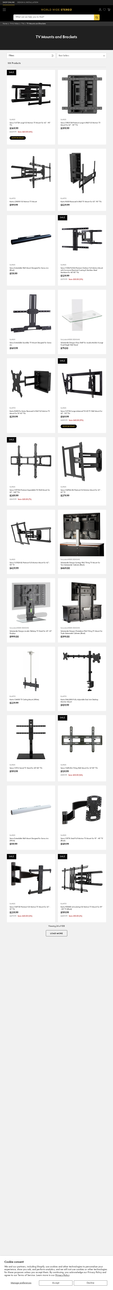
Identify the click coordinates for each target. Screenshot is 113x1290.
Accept (55, 1283)
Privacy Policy (62, 1275)
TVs (22, 24)
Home (5, 24)
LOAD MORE (56, 934)
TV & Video (14, 24)
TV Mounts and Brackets (36, 24)
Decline (90, 1283)
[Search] (97, 17)
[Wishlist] (104, 9)
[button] (4, 9)
